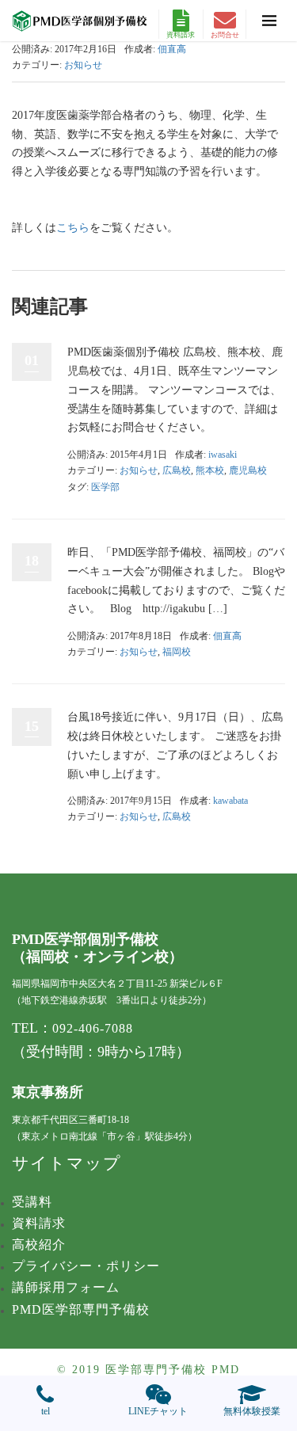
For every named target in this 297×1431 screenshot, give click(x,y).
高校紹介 (39, 1244)
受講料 (32, 1201)
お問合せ (225, 35)
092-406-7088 (92, 1028)
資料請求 (180, 35)
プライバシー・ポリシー (86, 1266)
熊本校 (210, 470)
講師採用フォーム (66, 1287)
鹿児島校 (248, 470)
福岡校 (176, 651)
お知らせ (83, 64)
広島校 (176, 470)
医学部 (105, 487)
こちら (72, 228)
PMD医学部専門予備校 (81, 1309)
